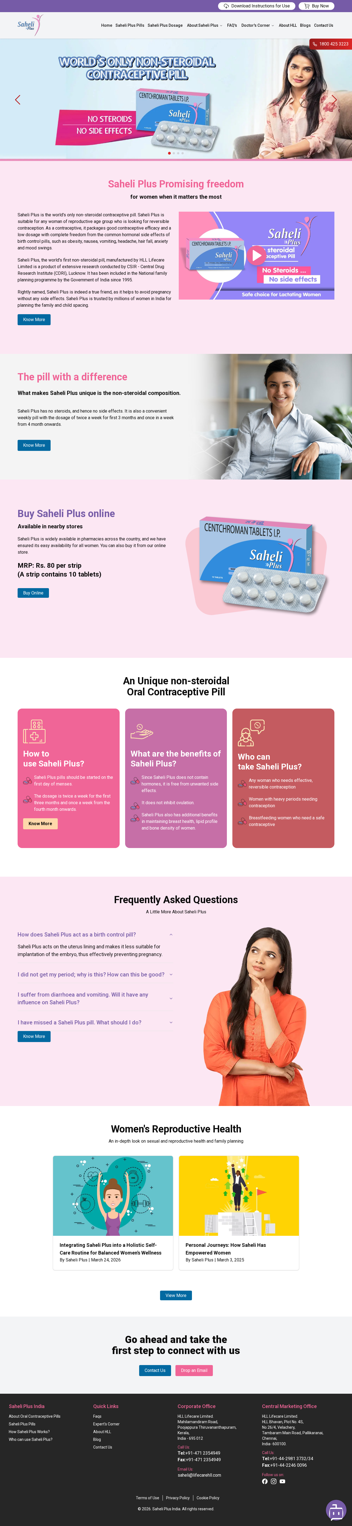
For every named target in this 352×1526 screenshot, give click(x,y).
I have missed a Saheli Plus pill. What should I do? (79, 1022)
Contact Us (323, 25)
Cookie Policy (208, 1498)
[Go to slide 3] (178, 153)
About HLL (288, 25)
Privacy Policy (178, 1498)
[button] (336, 1510)
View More (176, 1295)
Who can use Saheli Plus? (31, 1439)
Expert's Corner (106, 1424)
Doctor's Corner (255, 25)
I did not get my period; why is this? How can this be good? (91, 974)
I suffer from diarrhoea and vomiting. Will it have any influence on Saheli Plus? (83, 998)
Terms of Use (147, 1498)
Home (106, 25)
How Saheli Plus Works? (29, 1432)
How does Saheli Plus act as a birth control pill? (77, 934)
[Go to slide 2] (174, 153)
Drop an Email (194, 1370)
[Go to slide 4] (183, 153)
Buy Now (320, 6)
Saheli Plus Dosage (165, 25)
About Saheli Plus (202, 25)
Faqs (97, 1416)
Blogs (305, 25)
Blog (97, 1439)
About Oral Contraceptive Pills (35, 1416)
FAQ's (232, 25)
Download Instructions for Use (260, 6)
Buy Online (33, 593)
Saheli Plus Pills (130, 25)
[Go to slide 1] (169, 153)
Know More (34, 319)
